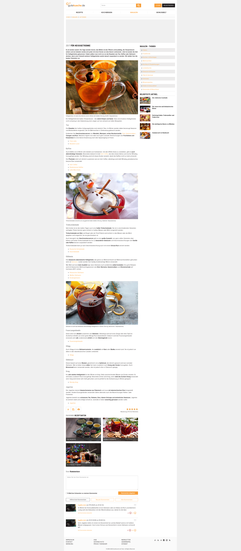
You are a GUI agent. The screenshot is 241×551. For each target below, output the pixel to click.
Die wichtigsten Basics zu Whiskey (163, 124)
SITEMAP (124, 544)
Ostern (145, 50)
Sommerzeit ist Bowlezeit (160, 133)
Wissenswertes (148, 82)
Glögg (72, 355)
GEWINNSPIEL (126, 542)
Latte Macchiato (75, 170)
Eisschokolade (74, 252)
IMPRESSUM (70, 540)
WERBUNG (69, 544)
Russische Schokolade (77, 249)
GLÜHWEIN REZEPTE (74, 465)
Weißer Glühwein (75, 275)
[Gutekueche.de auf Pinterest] (161, 540)
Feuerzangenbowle (76, 341)
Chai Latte (73, 141)
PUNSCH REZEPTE (110, 439)
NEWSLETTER (126, 540)
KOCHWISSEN (106, 12)
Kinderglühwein (75, 278)
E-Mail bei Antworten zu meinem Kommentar (82, 493)
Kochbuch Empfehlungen (151, 64)
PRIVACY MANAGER (100, 544)
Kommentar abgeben (128, 493)
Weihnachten (147, 61)
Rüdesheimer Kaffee (76, 167)
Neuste (102, 500)
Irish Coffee (104, 154)
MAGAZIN (134, 12)
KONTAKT (69, 542)
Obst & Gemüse (148, 75)
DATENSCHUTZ (99, 542)
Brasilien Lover (74, 144)
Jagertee (73, 403)
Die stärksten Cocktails (159, 98)
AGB (95, 540)
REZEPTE (79, 12)
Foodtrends (146, 54)
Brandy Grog (74, 382)
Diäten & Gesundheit (149, 86)
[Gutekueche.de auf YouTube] (158, 540)
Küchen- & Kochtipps (149, 57)
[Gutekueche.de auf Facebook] (155, 540)
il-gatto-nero (82, 505)
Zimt (123, 133)
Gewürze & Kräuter (149, 71)
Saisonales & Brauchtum (151, 89)
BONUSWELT (161, 12)
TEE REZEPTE (71, 439)
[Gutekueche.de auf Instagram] (164, 540)
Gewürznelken (130, 133)
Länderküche (147, 68)
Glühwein (74, 262)
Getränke (146, 79)
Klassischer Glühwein (77, 272)
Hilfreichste (78, 500)
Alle (126, 500)
